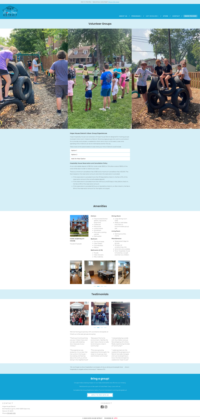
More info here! (113, 2)
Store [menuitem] (165, 16)
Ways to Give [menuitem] (190, 16)
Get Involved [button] (152, 16)
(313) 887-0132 (11, 413)
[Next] (127, 272)
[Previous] (72, 272)
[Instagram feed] (106, 406)
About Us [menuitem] (123, 16)
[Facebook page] (102, 406)
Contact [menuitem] (176, 16)
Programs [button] (136, 16)
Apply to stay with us (100, 395)
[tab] (100, 150)
